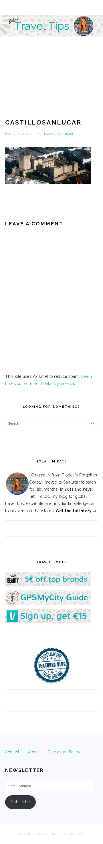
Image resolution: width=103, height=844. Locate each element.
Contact (12, 752)
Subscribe (20, 802)
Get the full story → (76, 511)
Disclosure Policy (63, 752)
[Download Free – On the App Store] (48, 603)
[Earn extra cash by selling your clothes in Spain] (48, 621)
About (33, 752)
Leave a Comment (59, 134)
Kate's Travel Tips (51, 49)
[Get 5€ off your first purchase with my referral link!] (48, 585)
